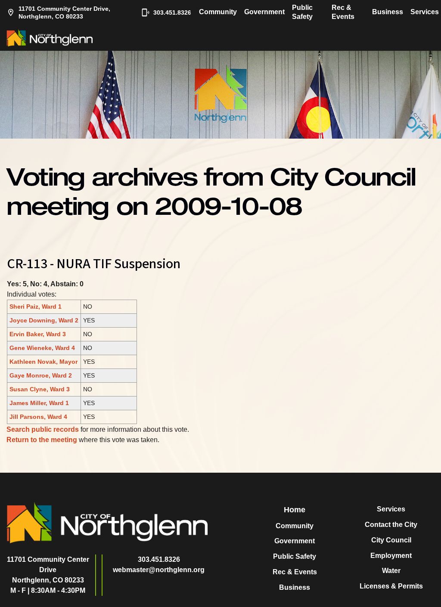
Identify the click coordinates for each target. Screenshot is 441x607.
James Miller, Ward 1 (39, 403)
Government (264, 11)
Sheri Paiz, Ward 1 (35, 306)
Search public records (42, 429)
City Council (391, 540)
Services (424, 11)
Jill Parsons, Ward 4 (38, 416)
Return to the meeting (41, 439)
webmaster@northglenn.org (159, 569)
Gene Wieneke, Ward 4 (42, 347)
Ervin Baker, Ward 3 (37, 334)
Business (387, 11)
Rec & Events (343, 12)
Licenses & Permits (391, 586)
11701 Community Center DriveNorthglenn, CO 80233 (48, 570)
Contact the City (391, 524)
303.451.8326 (168, 12)
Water (391, 570)
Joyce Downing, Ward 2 (43, 320)
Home (294, 509)
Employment (391, 555)
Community (218, 11)
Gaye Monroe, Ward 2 (40, 375)
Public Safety (302, 12)
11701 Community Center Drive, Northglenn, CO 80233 (64, 12)
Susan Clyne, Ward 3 (39, 389)
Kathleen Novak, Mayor (43, 361)
